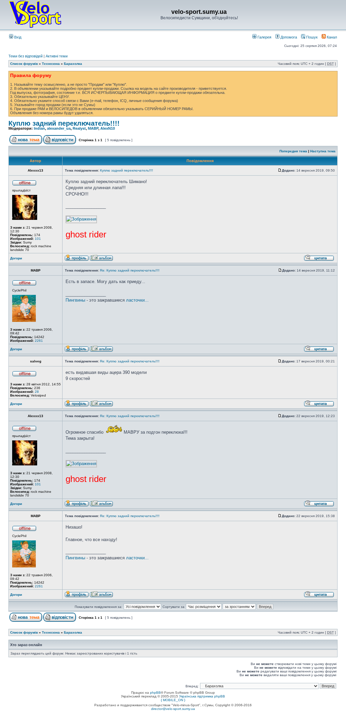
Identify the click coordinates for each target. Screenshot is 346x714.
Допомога (288, 37)
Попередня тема (293, 151)
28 (37, 391)
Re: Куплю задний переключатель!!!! (129, 270)
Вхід (17, 37)
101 (38, 238)
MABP (93, 128)
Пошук (311, 37)
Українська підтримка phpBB (202, 696)
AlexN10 (107, 128)
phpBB (155, 692)
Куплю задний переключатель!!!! (64, 123)
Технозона (51, 64)
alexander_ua (59, 128)
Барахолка (73, 64)
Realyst (79, 128)
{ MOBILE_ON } (173, 700)
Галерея (263, 37)
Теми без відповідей (25, 56)
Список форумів (24, 64)
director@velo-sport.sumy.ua (173, 709)
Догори (16, 258)
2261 (39, 340)
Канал (331, 37)
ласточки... (137, 300)
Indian (39, 128)
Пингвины (75, 300)
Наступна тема (323, 151)
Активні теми (57, 56)
